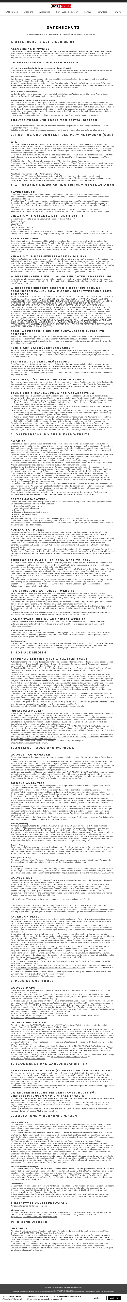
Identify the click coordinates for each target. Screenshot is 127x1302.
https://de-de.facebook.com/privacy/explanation (84, 687)
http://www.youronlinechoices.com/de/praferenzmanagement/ (38, 976)
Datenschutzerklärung (59, 1287)
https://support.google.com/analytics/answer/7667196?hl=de (88, 873)
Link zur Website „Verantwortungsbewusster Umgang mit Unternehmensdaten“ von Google (50, 899)
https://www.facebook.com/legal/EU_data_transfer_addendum (42, 704)
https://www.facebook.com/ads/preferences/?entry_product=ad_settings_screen (50, 967)
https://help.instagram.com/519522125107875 (89, 736)
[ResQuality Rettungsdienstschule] (117, 8)
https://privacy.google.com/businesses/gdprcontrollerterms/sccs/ (39, 1013)
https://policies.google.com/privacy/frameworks (35, 912)
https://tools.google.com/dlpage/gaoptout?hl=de (86, 849)
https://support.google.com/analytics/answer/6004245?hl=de (44, 853)
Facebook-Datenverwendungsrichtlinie (27, 940)
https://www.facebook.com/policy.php (67, 706)
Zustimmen (114, 1298)
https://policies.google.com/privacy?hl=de (29, 1018)
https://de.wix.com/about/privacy (76, 161)
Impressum (48, 1287)
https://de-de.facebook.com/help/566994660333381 (45, 705)
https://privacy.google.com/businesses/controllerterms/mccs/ (41, 819)
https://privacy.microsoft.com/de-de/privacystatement (34, 1217)
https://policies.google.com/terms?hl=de (28, 1059)
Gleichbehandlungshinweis (74, 1287)
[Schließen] (124, 1298)
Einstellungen (99, 1298)
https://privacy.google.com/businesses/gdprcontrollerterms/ (41, 1011)
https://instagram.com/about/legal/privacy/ (29, 743)
